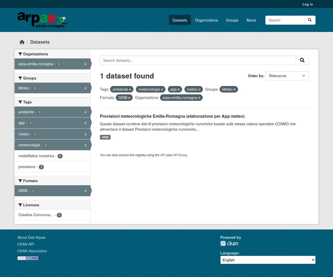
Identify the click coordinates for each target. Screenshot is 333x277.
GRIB (105, 137)
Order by (255, 75)
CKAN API (25, 244)
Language (229, 252)
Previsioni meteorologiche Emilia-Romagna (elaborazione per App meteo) (172, 116)
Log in (308, 4)
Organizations (206, 20)
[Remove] (130, 89)
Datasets (179, 20)
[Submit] (310, 20)
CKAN (229, 243)
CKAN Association (32, 250)
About (251, 20)
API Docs (179, 155)
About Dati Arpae (31, 237)
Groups (232, 20)
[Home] (22, 41)
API (162, 155)
